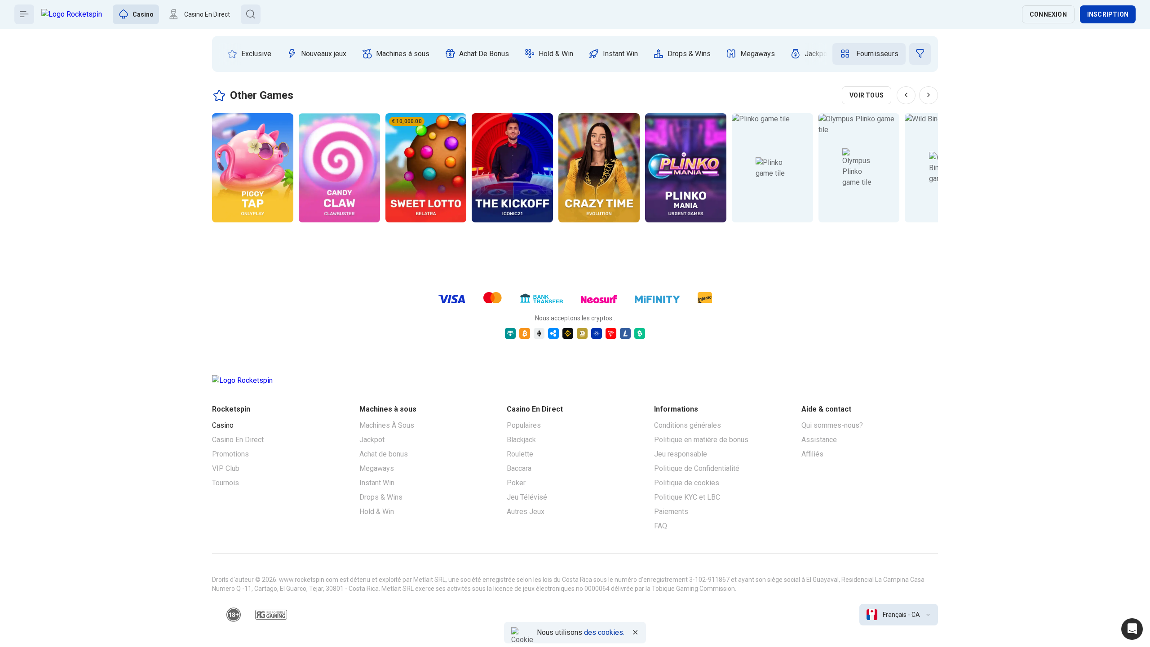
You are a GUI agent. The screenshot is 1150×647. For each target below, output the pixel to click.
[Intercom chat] (1132, 629)
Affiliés (812, 454)
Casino (223, 425)
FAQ (660, 526)
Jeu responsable (680, 454)
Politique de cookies (686, 483)
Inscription (1107, 14)
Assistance (819, 439)
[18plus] (233, 614)
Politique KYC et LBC (687, 497)
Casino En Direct (238, 439)
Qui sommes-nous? (832, 425)
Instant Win (376, 483)
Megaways (376, 468)
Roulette (520, 454)
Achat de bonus (383, 454)
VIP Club (225, 468)
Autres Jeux (525, 511)
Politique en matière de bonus (701, 439)
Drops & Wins (380, 497)
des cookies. (604, 632)
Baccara (519, 468)
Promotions (230, 454)
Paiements (671, 511)
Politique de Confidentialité (696, 468)
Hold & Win (376, 511)
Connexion (1048, 14)
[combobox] (898, 614)
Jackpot (372, 439)
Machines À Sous (386, 425)
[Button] (24, 14)
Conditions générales (687, 425)
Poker (516, 483)
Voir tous (866, 95)
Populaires (524, 425)
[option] (249, 54)
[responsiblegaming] (271, 614)
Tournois (225, 483)
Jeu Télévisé (527, 497)
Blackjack (521, 439)
